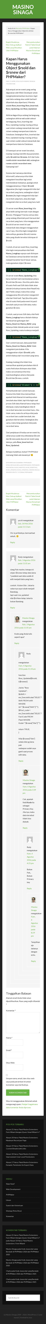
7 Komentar (10, 84)
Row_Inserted (19, 467)
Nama (9, 1038)
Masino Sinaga (23, 9)
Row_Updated (11, 470)
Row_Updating (23, 470)
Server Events (11, 472)
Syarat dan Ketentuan (14, 1205)
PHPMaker (28, 462)
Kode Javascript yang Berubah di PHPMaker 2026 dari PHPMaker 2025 (22, 1252)
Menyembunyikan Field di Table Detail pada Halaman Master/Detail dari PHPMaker (32, 47)
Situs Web (10, 1062)
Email (9, 1050)
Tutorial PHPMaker (24, 472)
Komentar (11, 1010)
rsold (37, 470)
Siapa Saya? (10, 1184)
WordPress (32, 1315)
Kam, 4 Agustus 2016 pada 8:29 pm (34, 926)
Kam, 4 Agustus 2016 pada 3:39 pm (29, 789)
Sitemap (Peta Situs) (14, 1211)
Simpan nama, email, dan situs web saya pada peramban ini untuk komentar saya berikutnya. (20, 1081)
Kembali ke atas (26, 1317)
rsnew (31, 470)
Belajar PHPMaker (24, 465)
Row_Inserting (31, 467)
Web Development (13, 1189)
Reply (12, 542)
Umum (8, 1200)
